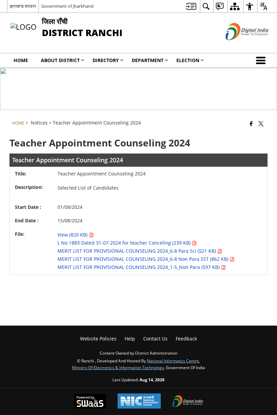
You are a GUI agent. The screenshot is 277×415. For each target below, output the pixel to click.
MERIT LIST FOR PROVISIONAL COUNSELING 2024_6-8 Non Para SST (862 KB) (143, 259)
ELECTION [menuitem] (187, 60)
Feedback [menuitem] (186, 338)
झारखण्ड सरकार (23, 6)
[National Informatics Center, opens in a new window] (139, 401)
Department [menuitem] (147, 60)
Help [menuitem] (130, 338)
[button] (262, 60)
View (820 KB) (73, 234)
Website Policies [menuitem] (98, 338)
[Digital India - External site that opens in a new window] (238, 46)
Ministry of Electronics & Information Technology (118, 367)
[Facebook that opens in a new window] (251, 123)
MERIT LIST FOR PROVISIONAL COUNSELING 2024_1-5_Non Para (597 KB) (139, 267)
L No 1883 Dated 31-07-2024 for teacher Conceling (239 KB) (124, 243)
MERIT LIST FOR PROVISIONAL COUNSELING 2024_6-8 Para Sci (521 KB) (137, 251)
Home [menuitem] (21, 60)
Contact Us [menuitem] (155, 338)
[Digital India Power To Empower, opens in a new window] (187, 402)
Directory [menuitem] (106, 60)
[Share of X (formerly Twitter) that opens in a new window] (261, 123)
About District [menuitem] (60, 60)
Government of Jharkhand (67, 6)
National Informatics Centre (173, 360)
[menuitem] (191, 6)
